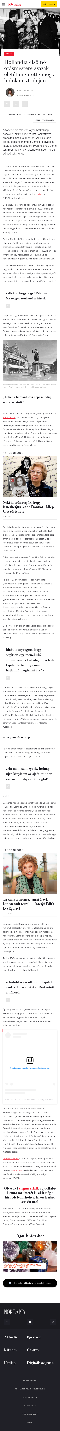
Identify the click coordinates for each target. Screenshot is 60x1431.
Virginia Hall (28, 1188)
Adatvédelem (30, 1397)
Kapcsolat (30, 1406)
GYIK (30, 1423)
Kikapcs (10, 1349)
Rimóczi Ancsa (25, 90)
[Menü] (3, 4)
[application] (30, 1256)
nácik (38, 194)
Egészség (34, 1336)
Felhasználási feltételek (30, 1389)
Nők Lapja (14, 4)
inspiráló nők (15, 115)
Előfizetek (49, 4)
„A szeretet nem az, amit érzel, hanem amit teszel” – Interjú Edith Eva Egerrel (28, 904)
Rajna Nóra (7, 517)
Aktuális (9, 54)
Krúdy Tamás (8, 913)
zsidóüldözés (9, 417)
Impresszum (30, 1380)
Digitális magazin (40, 1362)
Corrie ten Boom (32, 115)
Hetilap (10, 1362)
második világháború (44, 120)
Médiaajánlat (30, 1414)
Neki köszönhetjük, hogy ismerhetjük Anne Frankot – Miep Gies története (28, 507)
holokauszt (48, 115)
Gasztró (33, 1349)
